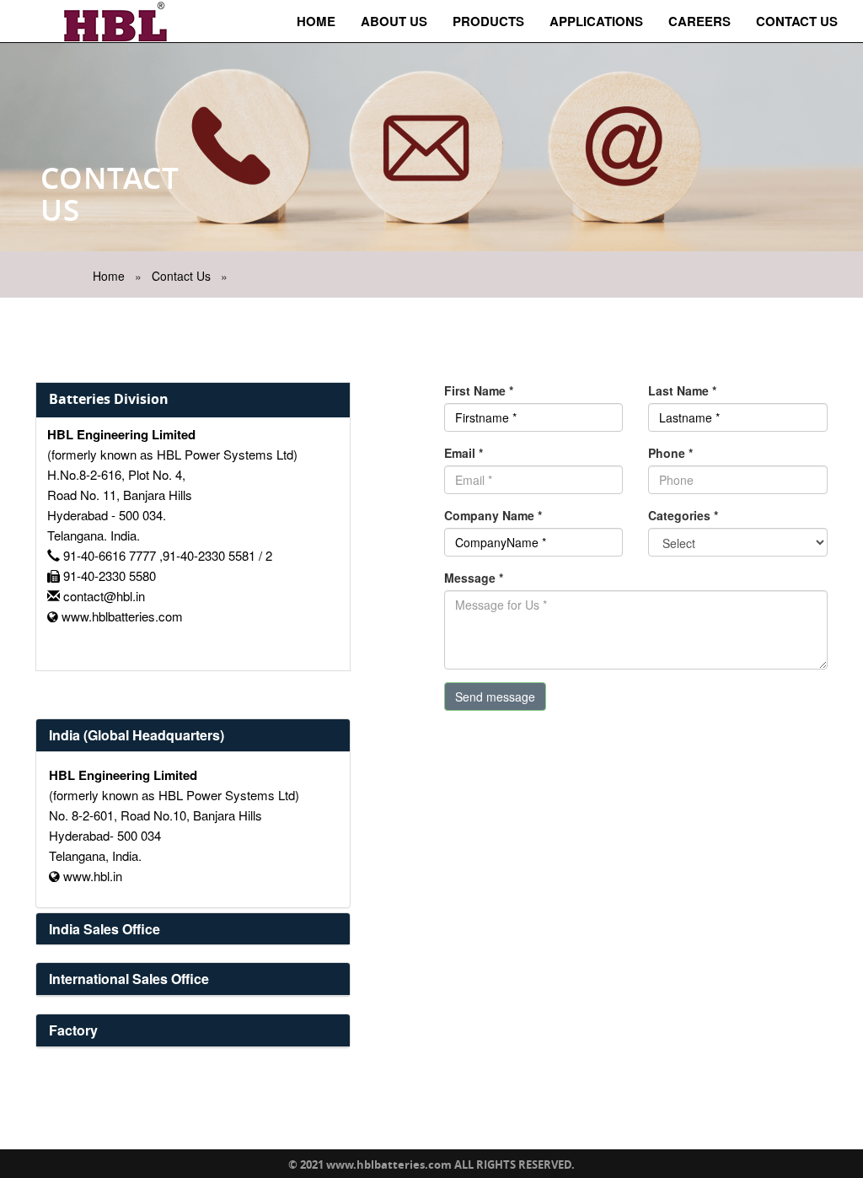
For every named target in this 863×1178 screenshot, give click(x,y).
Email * (463, 452)
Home (316, 21)
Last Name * (682, 390)
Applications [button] (596, 21)
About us (394, 21)
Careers (699, 21)
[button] (136, 735)
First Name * (478, 390)
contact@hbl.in (104, 596)
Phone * (670, 452)
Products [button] (488, 21)
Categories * (683, 515)
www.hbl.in (92, 876)
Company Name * (493, 515)
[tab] (193, 735)
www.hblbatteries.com (122, 616)
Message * (473, 577)
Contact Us (797, 21)
